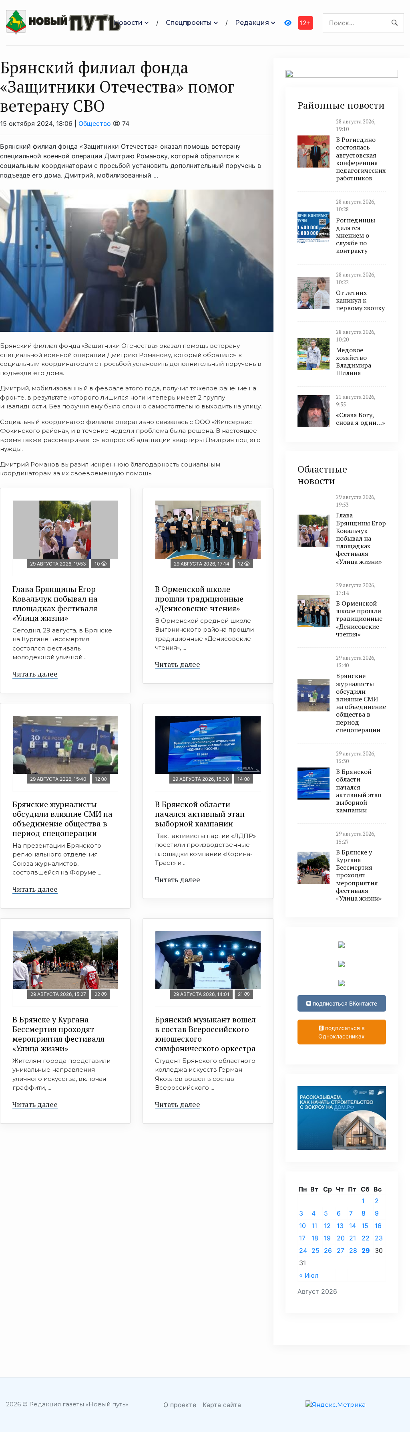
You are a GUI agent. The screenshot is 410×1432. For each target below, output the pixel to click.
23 (379, 1238)
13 (340, 1226)
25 (316, 1250)
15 (365, 1226)
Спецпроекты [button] (189, 22)
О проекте (179, 1405)
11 (314, 1226)
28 (353, 1250)
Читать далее (35, 674)
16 (378, 1226)
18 (315, 1238)
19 (327, 1238)
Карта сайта (222, 1405)
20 (341, 1238)
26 (328, 1250)
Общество (94, 123)
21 (352, 1238)
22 (366, 1238)
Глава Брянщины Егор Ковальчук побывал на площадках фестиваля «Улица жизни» (55, 603)
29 (366, 1250)
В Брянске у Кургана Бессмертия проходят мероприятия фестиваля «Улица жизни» (58, 1034)
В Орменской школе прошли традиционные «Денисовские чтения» (199, 599)
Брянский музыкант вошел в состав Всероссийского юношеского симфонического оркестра (205, 1034)
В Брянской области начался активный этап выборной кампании (200, 814)
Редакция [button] (252, 22)
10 (302, 1226)
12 (327, 1226)
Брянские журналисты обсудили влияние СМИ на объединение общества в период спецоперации (62, 818)
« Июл (308, 1275)
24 (303, 1250)
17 (302, 1238)
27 (340, 1250)
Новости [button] (128, 22)
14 (352, 1226)
